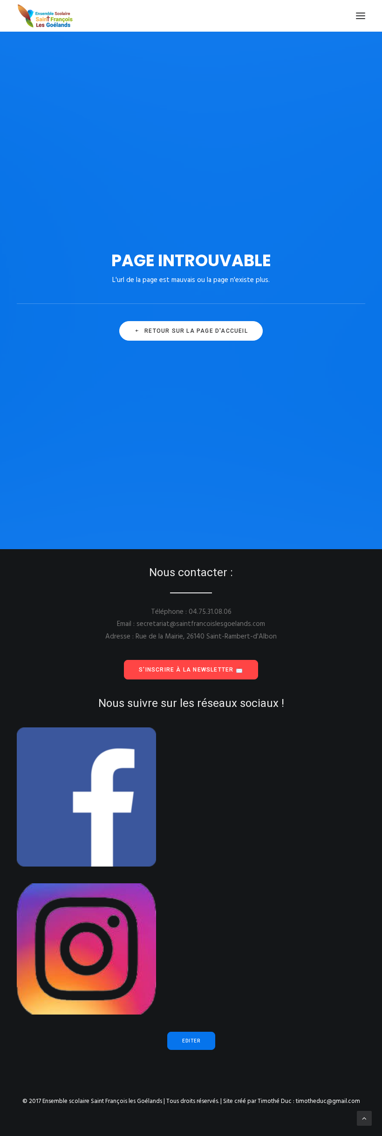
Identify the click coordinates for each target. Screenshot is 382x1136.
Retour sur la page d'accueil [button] (196, 331)
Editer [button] (191, 1040)
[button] (360, 16)
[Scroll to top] (364, 1118)
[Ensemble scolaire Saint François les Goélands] (51, 15)
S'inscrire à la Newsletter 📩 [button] (191, 669)
